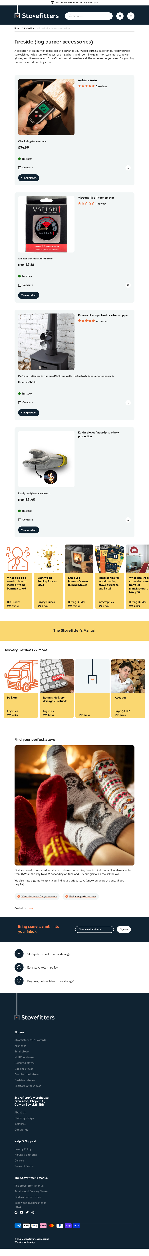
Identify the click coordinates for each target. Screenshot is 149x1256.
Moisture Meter (88, 80)
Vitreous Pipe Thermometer (96, 198)
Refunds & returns (26, 1154)
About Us (20, 1112)
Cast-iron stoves (25, 1080)
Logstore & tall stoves (28, 1086)
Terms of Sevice (24, 1166)
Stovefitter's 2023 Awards (30, 1040)
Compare (28, 168)
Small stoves (22, 1051)
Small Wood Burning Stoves (31, 1191)
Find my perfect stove (28, 1197)
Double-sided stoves (27, 1074)
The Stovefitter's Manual (29, 1185)
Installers (20, 1124)
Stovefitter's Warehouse (36, 1239)
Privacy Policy (23, 1149)
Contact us (20, 908)
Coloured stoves (25, 1063)
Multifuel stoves (24, 1057)
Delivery (19, 1160)
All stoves (20, 1046)
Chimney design (24, 1118)
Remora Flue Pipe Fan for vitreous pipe (103, 315)
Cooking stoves (24, 1068)
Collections (29, 28)
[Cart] (120, 16)
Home (17, 28)
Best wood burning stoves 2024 (30, 1205)
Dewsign (31, 1242)
